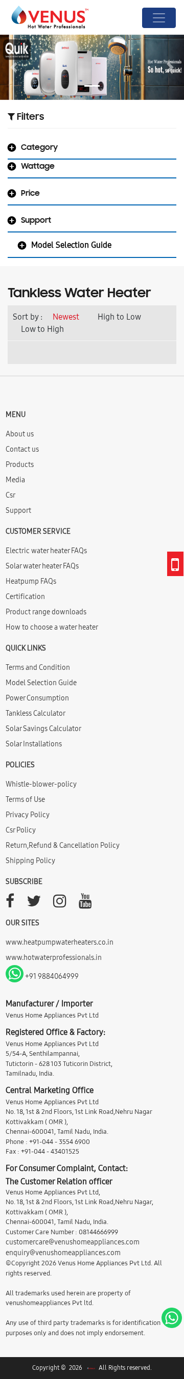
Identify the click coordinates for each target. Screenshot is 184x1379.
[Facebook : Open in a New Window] (10, 904)
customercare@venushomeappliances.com (73, 1242)
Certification (25, 596)
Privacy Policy (28, 815)
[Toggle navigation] (159, 18)
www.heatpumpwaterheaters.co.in (59, 942)
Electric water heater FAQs (46, 550)
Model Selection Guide (41, 683)
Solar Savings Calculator (43, 728)
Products (20, 464)
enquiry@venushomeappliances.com (63, 1252)
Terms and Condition (38, 667)
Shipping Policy (30, 860)
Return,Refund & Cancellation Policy (63, 845)
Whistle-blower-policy (41, 784)
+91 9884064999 (51, 976)
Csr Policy (21, 830)
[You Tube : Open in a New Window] (85, 904)
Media (15, 480)
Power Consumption (37, 698)
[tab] (92, 150)
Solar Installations (34, 744)
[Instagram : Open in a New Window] (59, 904)
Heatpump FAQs (31, 581)
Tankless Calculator (35, 713)
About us (20, 434)
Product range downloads (46, 612)
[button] (14, 67)
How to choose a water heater (52, 627)
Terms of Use (25, 799)
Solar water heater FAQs (42, 566)
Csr (10, 495)
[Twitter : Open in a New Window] (34, 904)
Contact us (22, 449)
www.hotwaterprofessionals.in (54, 957)
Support (18, 510)
